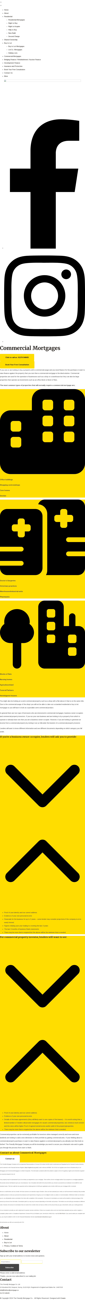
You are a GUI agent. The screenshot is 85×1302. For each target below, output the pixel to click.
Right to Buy (12, 23)
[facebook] (44, 248)
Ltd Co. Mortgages (15, 50)
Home (6, 10)
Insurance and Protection (13, 66)
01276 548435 (5, 1293)
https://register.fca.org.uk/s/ (31, 1167)
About (6, 13)
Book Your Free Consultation (14, 69)
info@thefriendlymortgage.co (9, 1290)
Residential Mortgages (16, 20)
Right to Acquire (14, 26)
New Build (12, 33)
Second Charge (14, 36)
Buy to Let (8, 43)
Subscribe (9, 1267)
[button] (42, 822)
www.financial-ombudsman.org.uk (43, 1216)
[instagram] (44, 341)
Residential (8, 16)
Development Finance (12, 63)
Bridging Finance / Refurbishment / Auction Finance (22, 60)
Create (63, 1298)
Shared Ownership (11, 40)
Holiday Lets (12, 53)
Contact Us (8, 73)
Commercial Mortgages (12, 56)
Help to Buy (12, 30)
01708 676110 (61, 1213)
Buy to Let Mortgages (16, 46)
